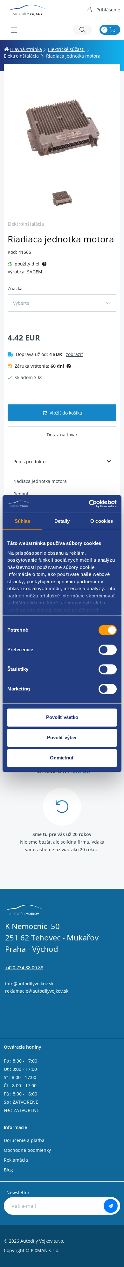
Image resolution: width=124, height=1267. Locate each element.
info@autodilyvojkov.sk (29, 984)
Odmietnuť (62, 757)
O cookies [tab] (101, 521)
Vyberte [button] (21, 303)
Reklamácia (16, 1160)
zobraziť (74, 354)
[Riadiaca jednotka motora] (62, 126)
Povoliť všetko (62, 717)
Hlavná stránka (26, 49)
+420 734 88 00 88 (24, 967)
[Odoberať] (111, 1206)
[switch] (108, 650)
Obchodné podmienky (27, 1150)
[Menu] (14, 30)
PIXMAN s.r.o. (45, 1250)
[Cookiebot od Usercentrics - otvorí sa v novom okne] (89, 504)
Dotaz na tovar (62, 435)
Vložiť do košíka (66, 413)
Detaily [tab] (62, 521)
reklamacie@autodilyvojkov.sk (36, 991)
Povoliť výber (62, 737)
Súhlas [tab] (22, 521)
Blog (8, 1170)
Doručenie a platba (24, 1140)
